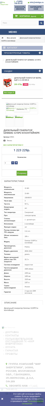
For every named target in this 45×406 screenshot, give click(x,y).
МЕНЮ (13, 32)
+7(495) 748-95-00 (18, 2)
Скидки (8, 71)
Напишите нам (36, 8)
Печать (9, 140)
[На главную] (2, 38)
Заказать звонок (20, 8)
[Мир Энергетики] (6, 3)
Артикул (6, 137)
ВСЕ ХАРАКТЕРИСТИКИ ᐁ (13, 145)
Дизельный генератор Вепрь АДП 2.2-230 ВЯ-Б (27, 79)
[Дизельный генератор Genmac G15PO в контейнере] (10, 121)
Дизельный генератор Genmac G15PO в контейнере (23, 61)
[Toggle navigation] (3, 32)
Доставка (12, 332)
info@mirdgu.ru (37, 2)
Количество (22, 157)
